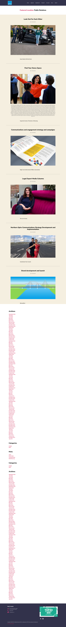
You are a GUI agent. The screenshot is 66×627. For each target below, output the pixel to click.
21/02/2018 (34, 273)
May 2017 (11, 393)
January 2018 (11, 383)
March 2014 (11, 434)
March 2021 (11, 345)
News (52, 2)
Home (28, 2)
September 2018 (12, 374)
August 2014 (11, 428)
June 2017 (11, 391)
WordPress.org (12, 458)
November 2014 (12, 425)
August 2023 (11, 327)
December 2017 (12, 385)
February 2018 (11, 382)
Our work (47, 2)
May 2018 (11, 378)
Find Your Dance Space (33, 68)
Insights (10, 446)
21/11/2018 (33, 232)
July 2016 (11, 402)
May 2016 (11, 564)
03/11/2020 (34, 181)
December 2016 (12, 397)
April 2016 (11, 405)
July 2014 (11, 429)
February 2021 (11, 346)
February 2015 (11, 421)
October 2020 (11, 351)
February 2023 (12, 335)
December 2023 (12, 324)
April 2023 (11, 493)
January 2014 (11, 436)
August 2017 (11, 389)
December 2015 (12, 410)
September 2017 (12, 387)
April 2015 (11, 418)
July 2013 (11, 438)
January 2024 (11, 323)
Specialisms (37, 2)
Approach (32, 2)
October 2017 (11, 386)
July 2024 (11, 315)
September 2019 (12, 363)
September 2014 (12, 426)
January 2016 (11, 409)
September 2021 (12, 501)
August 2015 (11, 414)
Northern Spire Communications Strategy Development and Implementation (33, 228)
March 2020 (11, 359)
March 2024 (11, 320)
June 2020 (11, 357)
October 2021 (11, 339)
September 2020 (12, 353)
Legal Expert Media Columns (33, 179)
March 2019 (11, 366)
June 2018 (11, 377)
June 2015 (11, 416)
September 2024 (12, 314)
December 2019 (12, 362)
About (56, 2)
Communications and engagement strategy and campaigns (33, 130)
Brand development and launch (33, 271)
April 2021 (11, 343)
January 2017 (11, 395)
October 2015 (11, 413)
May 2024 (11, 318)
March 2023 (11, 334)
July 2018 (11, 375)
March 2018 (11, 381)
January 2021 (11, 347)
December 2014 (12, 424)
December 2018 (12, 370)
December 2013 (12, 437)
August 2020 (11, 354)
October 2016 (11, 560)
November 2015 (12, 412)
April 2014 (11, 433)
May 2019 (11, 365)
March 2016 (11, 406)
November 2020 (12, 350)
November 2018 (12, 371)
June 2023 (11, 330)
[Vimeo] (43, 619)
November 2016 (12, 398)
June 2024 (11, 316)
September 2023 (12, 326)
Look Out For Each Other (33, 19)
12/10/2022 (34, 132)
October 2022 (11, 338)
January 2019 (11, 369)
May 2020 (11, 358)
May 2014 (11, 432)
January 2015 (11, 422)
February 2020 (12, 361)
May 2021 (11, 342)
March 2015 (11, 420)
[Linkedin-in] (41, 619)
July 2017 (11, 390)
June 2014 (11, 430)
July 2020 (11, 355)
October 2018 (11, 373)
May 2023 (11, 331)
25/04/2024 (34, 21)
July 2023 (11, 328)
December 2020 (12, 349)
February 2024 (12, 322)
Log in (10, 454)
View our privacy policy (10, 623)
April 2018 (11, 379)
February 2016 (11, 568)
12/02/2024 (34, 70)
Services (43, 2)
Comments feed (12, 457)
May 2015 (11, 417)
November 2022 (12, 497)
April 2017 (11, 394)
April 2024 (11, 319)
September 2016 (12, 401)
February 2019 (11, 367)
